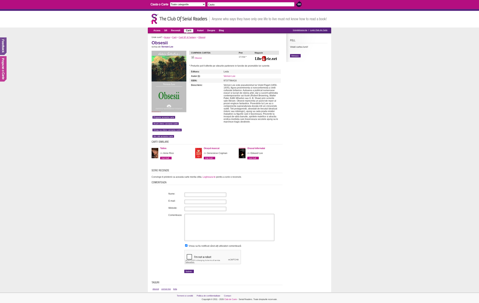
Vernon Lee (229, 76)
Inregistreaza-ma (300, 30)
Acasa (156, 30)
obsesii (155, 289)
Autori (200, 30)
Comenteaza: (175, 215)
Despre (211, 30)
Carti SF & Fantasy (187, 37)
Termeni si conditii (185, 296)
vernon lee (166, 289)
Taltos (163, 148)
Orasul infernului (256, 148)
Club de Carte (230, 299)
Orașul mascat (211, 148)
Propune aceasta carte (163, 117)
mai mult (165, 158)
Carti (188, 30)
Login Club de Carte (318, 30)
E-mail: (172, 201)
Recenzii (175, 30)
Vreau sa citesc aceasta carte (167, 130)
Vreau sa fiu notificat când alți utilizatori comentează (214, 246)
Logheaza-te (209, 177)
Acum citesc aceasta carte (165, 124)
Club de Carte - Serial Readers (180, 19)
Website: (172, 208)
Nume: (171, 193)
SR (165, 30)
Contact (227, 296)
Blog (221, 30)
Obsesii (201, 37)
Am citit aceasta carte (163, 136)
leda (175, 289)
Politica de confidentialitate (208, 296)
